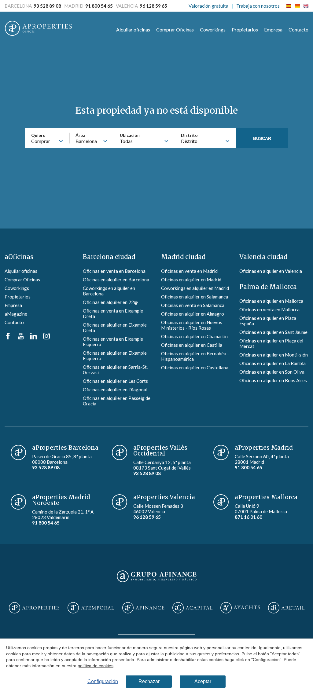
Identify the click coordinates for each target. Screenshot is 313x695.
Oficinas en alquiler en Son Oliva (271, 372)
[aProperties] (34, 608)
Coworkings (213, 29)
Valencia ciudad (263, 257)
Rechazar (149, 681)
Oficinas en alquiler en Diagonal (115, 389)
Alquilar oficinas (133, 29)
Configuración (102, 681)
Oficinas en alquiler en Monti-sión (273, 354)
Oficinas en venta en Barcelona (114, 271)
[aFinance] (143, 608)
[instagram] (46, 337)
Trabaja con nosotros (258, 6)
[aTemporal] (91, 608)
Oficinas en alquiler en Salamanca (194, 296)
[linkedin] (33, 337)
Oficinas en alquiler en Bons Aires (273, 380)
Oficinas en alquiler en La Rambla (272, 363)
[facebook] (8, 337)
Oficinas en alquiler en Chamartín (194, 336)
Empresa (273, 29)
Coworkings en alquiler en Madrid (195, 288)
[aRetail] (286, 608)
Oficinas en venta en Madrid (189, 271)
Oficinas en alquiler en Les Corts (115, 381)
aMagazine (16, 313)
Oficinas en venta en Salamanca (192, 305)
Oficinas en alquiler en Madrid (191, 279)
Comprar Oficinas (175, 29)
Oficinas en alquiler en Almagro (192, 313)
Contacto (298, 29)
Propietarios (245, 29)
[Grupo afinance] (157, 582)
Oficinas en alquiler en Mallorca (271, 301)
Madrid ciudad (183, 257)
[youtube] (20, 337)
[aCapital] (192, 608)
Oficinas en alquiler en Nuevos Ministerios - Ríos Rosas (191, 325)
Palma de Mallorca (268, 287)
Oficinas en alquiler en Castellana (194, 367)
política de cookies (95, 665)
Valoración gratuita (208, 6)
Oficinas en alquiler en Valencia (270, 271)
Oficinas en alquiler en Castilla (191, 345)
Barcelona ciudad (109, 257)
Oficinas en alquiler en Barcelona (116, 279)
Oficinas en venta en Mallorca (269, 309)
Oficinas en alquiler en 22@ (110, 302)
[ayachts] (240, 608)
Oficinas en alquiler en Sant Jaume (273, 332)
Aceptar (202, 681)
